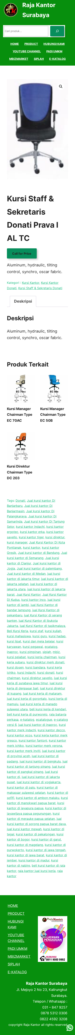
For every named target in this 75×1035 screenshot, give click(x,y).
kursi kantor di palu (21, 787)
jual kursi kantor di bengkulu (40, 761)
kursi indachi (26, 672)
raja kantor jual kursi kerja (37, 871)
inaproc (12, 652)
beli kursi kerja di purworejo (27, 714)
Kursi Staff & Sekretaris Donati (40, 288)
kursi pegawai (33, 647)
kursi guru (39, 636)
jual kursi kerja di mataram (42, 693)
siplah (46, 652)
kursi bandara (35, 667)
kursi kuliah (53, 631)
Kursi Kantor (30, 283)
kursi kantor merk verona (44, 746)
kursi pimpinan (30, 652)
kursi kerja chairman (42, 657)
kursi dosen (15, 667)
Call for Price (21, 253)
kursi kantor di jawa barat (25, 855)
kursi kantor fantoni (33, 740)
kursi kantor (31, 547)
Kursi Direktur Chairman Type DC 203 (19, 472)
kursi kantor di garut (46, 839)
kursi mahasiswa (19, 636)
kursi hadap (57, 636)
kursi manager (17, 542)
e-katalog (27, 719)
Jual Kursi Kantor (28, 594)
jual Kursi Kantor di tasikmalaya (42, 626)
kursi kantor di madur (33, 860)
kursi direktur (54, 537)
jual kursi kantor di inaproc (37, 725)
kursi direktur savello (37, 678)
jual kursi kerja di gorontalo (27, 699)
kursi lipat (14, 641)
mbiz (56, 652)
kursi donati (45, 672)
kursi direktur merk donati (45, 662)
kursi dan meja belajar (39, 641)
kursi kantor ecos (19, 735)
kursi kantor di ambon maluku (37, 798)
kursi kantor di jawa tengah (45, 850)
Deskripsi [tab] (23, 301)
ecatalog (51, 647)
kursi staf (36, 631)
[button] (60, 86)
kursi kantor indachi (30, 527)
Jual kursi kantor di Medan (26, 574)
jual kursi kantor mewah (24, 829)
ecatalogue (44, 719)
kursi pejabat (16, 657)
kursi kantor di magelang (25, 845)
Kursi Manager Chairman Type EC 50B (53, 414)
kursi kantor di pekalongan (35, 834)
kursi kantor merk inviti (23, 751)
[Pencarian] (57, 31)
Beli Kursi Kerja (17, 631)
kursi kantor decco (51, 730)
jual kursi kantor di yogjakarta (38, 782)
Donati (20, 500)
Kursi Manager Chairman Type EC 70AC (19, 414)
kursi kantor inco (33, 600)
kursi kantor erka (32, 532)
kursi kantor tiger (31, 537)
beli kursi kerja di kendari (47, 709)
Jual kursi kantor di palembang (39, 568)
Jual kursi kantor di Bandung (38, 553)
